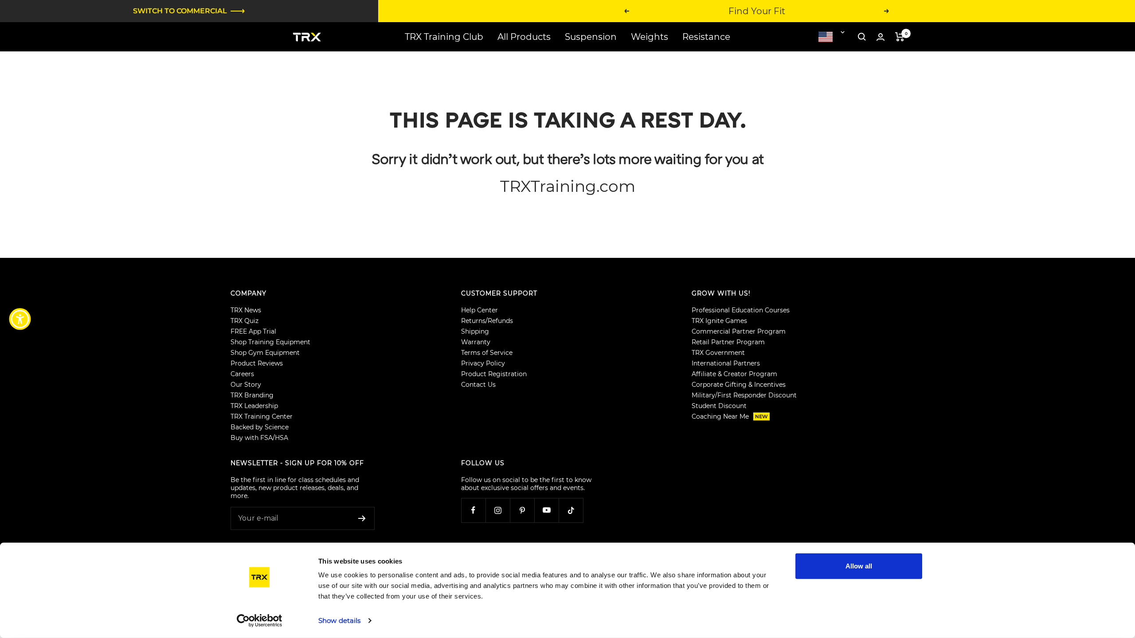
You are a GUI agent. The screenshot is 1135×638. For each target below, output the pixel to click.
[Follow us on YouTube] (546, 510)
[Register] (362, 518)
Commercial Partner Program (739, 331)
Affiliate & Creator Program (734, 374)
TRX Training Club (444, 36)
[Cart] (899, 36)
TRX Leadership (254, 406)
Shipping (475, 331)
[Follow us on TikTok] (571, 510)
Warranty (475, 342)
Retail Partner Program (728, 342)
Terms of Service (487, 353)
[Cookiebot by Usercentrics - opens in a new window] (259, 620)
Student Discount (719, 406)
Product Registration (494, 374)
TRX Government (718, 353)
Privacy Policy (483, 363)
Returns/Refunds (487, 321)
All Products (524, 36)
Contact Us (478, 385)
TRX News (246, 310)
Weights (649, 36)
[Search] (862, 37)
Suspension (591, 36)
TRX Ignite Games (719, 321)
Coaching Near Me (730, 416)
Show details (339, 620)
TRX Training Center (262, 416)
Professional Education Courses (741, 310)
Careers (242, 374)
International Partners (726, 363)
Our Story (246, 385)
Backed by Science (260, 427)
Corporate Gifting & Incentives (739, 385)
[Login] (881, 37)
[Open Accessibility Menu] (20, 319)
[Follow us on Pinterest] (522, 510)
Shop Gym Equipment (265, 353)
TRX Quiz (244, 321)
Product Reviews (257, 363)
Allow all (858, 566)
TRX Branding (252, 395)
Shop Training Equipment (270, 342)
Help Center (479, 310)
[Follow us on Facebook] (473, 510)
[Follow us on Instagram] (497, 510)
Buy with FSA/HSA (259, 438)
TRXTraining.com (567, 186)
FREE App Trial (253, 331)
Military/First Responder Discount (744, 395)
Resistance (706, 36)
